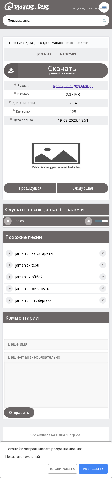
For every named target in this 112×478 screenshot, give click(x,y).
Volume (88, 221)
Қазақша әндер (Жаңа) (73, 85)
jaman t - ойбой (29, 276)
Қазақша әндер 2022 (67, 435)
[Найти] (104, 20)
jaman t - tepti (27, 265)
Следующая (82, 188)
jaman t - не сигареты (34, 253)
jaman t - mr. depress (33, 300)
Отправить (19, 412)
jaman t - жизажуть (32, 288)
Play (8, 221)
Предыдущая (30, 188)
